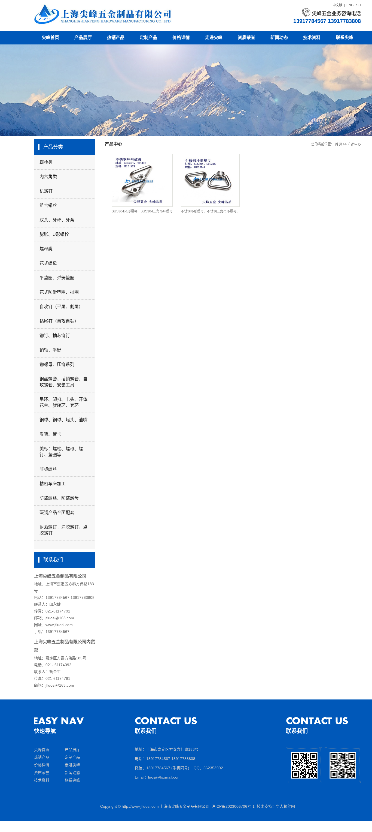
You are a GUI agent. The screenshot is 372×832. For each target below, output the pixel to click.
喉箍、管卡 (50, 434)
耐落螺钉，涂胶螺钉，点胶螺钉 (63, 530)
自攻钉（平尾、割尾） (61, 306)
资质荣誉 (246, 37)
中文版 (337, 5)
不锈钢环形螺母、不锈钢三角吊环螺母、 (210, 211)
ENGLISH (353, 5)
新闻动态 (279, 37)
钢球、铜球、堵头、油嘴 (63, 419)
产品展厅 (83, 37)
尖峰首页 (50, 37)
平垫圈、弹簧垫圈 (56, 277)
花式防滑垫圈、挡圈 (59, 292)
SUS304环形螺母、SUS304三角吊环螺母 (142, 211)
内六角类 (48, 176)
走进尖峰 (213, 37)
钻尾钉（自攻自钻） (59, 321)
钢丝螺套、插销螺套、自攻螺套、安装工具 (63, 382)
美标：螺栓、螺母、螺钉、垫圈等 (61, 451)
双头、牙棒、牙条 (56, 220)
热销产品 (115, 37)
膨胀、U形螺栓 (54, 234)
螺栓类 (46, 162)
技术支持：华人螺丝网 (276, 806)
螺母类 (46, 249)
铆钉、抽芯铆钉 (54, 335)
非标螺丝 (48, 469)
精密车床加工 (52, 483)
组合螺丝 (48, 205)
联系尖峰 (344, 37)
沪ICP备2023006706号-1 (233, 806)
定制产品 (148, 37)
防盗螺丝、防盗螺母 (59, 498)
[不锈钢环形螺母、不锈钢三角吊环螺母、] (210, 180)
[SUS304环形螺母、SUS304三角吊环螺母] (142, 180)
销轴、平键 (50, 350)
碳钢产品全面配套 (56, 512)
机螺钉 (46, 191)
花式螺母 (48, 263)
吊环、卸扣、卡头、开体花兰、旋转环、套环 (63, 402)
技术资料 (312, 37)
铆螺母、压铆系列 (56, 364)
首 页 (338, 144)
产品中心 (354, 144)
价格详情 (181, 37)
